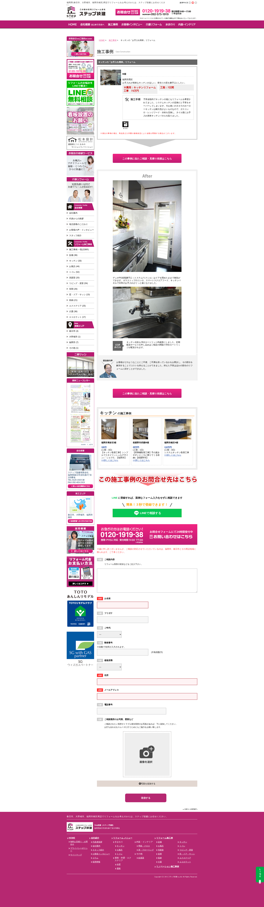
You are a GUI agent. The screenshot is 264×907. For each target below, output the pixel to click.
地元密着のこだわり (78, 224)
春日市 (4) (73, 331)
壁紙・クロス (144, 846)
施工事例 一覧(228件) (79, 249)
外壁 (119, 864)
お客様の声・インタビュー (81, 230)
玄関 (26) (73, 289)
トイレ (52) (74, 272)
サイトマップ (76, 855)
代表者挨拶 (97, 842)
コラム (95, 858)
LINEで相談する (150, 513)
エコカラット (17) (77, 317)
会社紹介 (95, 838)
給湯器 (141, 858)
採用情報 (96, 862)
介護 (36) (73, 311)
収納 (160, 858)
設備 (160, 842)
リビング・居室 (186, 850)
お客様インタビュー (101, 854)
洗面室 (161, 850)
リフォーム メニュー (122, 838)
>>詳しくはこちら (109, 460)
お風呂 (120, 850)
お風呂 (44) (74, 266)
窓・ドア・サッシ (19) (79, 294)
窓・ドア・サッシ (187, 854)
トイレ (120, 854)
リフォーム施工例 (164, 838)
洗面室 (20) (74, 277)
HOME (102, 40)
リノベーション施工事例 (167, 866)
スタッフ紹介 (75, 235)
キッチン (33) (75, 261)
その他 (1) (73, 348)
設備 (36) (73, 255)
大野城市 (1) (74, 336)
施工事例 (112, 40)
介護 (160, 862)
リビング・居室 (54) (78, 283)
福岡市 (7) (73, 342)
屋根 (119, 868)
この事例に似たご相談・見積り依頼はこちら (147, 158)
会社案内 (73, 213)
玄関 (160, 854)
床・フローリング (146, 850)
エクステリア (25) (77, 306)
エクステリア (185, 858)
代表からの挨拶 (76, 218)
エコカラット (185, 862)
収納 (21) (73, 300)
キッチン (120, 846)
